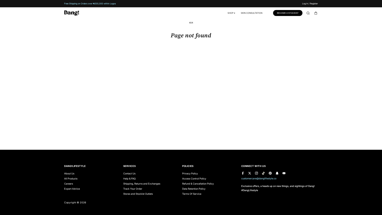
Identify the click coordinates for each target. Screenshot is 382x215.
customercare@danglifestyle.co (258, 178)
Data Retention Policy (193, 188)
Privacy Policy (190, 173)
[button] (231, 13)
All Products (70, 178)
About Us (69, 173)
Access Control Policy (194, 178)
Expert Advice (72, 188)
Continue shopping (191, 50)
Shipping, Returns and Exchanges (141, 183)
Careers (68, 183)
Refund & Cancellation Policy (198, 183)
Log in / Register (310, 3)
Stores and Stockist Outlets (138, 193)
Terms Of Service (191, 193)
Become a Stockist (288, 13)
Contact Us (129, 173)
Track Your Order (132, 188)
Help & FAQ (129, 178)
